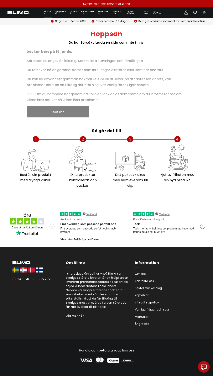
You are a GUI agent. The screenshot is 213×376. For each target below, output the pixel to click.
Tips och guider (130, 12)
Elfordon (47, 12)
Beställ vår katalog (148, 288)
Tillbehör (73, 12)
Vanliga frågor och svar (152, 309)
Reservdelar (103, 12)
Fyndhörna (117, 12)
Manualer (142, 317)
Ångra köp (142, 324)
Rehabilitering (87, 12)
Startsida (57, 112)
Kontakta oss (144, 281)
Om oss (146, 12)
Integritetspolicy (147, 302)
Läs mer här (75, 316)
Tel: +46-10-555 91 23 (34, 279)
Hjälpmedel (60, 12)
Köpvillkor (142, 295)
